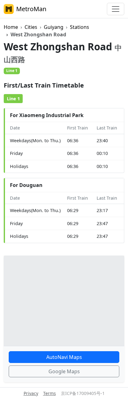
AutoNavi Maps (64, 357)
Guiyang (53, 27)
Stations (79, 27)
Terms (49, 393)
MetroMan (31, 9)
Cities (31, 27)
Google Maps (64, 371)
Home (11, 27)
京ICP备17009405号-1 (83, 393)
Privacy (31, 393)
